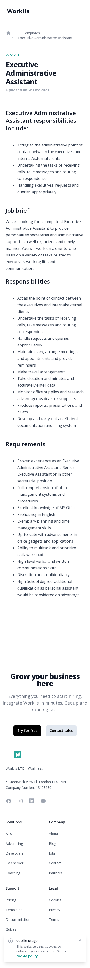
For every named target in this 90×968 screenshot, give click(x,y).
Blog (52, 843)
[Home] (8, 33)
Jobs (52, 853)
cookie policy (27, 956)
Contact (55, 863)
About (53, 833)
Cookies (55, 900)
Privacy (54, 909)
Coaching (13, 873)
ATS (9, 833)
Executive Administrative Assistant (45, 37)
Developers (15, 853)
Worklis (18, 11)
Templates (31, 33)
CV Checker (14, 863)
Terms (54, 919)
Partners (55, 873)
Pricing (11, 900)
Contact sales (61, 730)
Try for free (27, 730)
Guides (11, 929)
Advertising (14, 843)
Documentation (18, 919)
